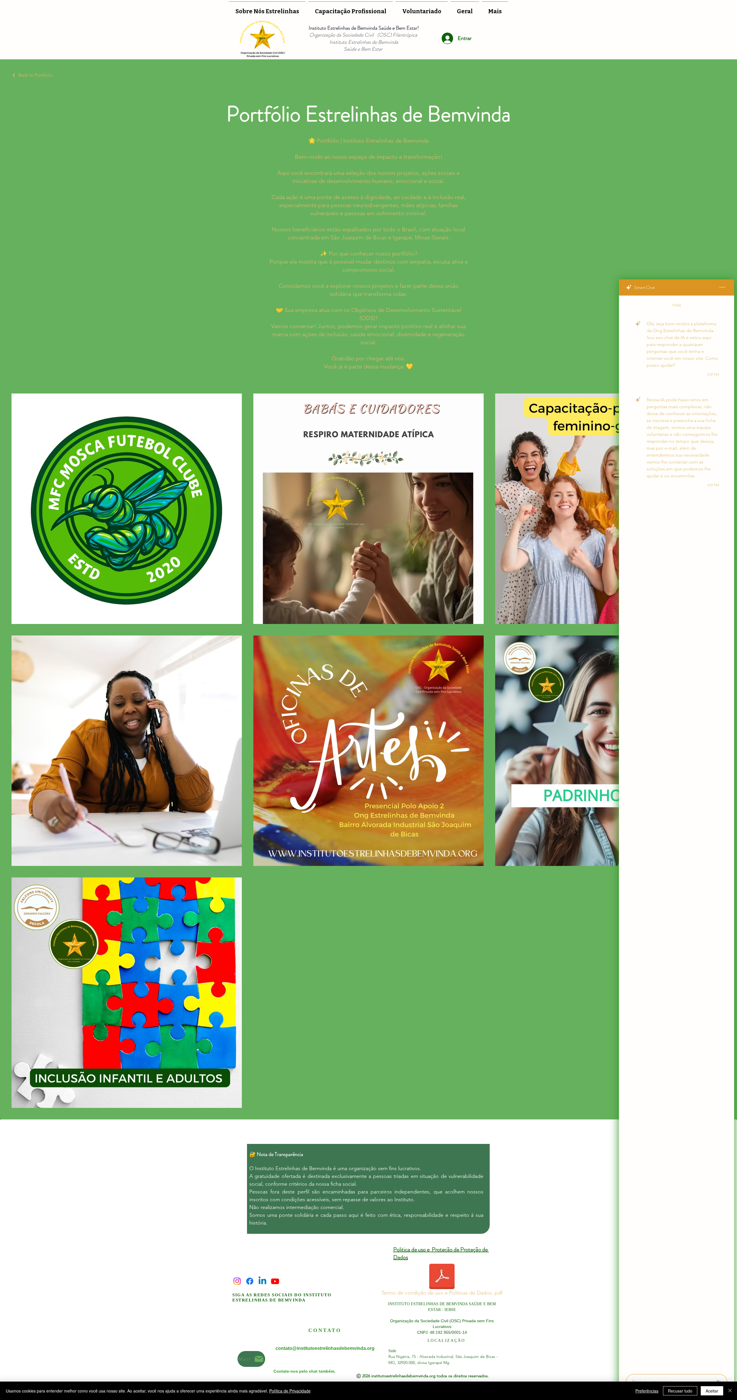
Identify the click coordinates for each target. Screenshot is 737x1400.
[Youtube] (275, 1281)
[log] (676, 833)
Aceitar (712, 1391)
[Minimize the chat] (722, 287)
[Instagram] (237, 1281)
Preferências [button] (646, 1391)
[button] (421, 8)
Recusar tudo (680, 1391)
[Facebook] (249, 1281)
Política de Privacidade (290, 1391)
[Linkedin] (262, 1281)
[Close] (730, 1390)
